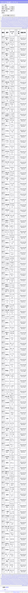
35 (9, 18)
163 (3, 25)
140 (24, 23)
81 (2, 578)
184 (6, 26)
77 (25, 19)
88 (9, 578)
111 (10, 22)
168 (10, 25)
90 (11, 578)
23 (23, 17)
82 (3, 578)
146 (6, 24)
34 (8, 18)
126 (4, 23)
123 (27, 22)
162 (2, 25)
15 (15, 17)
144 (3, 24)
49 (23, 18)
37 (11, 18)
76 (24, 19)
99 (20, 578)
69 (17, 19)
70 (18, 19)
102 (24, 578)
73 (21, 19)
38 (12, 18)
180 (27, 25)
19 (19, 17)
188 (11, 26)
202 (25, 27)
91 (12, 578)
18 (18, 17)
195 (21, 26)
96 (17, 578)
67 (15, 19)
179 (25, 25)
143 (2, 24)
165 (6, 25)
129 (9, 23)
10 (10, 17)
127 (6, 23)
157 (21, 24)
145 (4, 24)
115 (16, 22)
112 (11, 22)
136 (18, 23)
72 (20, 19)
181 (2, 26)
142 (27, 23)
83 (4, 578)
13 (13, 17)
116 (17, 22)
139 (23, 23)
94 (15, 578)
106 (3, 22)
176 (21, 25)
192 (17, 26)
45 (19, 18)
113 (13, 22)
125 (3, 23)
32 (6, 18)
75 (23, 19)
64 (12, 19)
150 (11, 24)
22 (22, 17)
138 (21, 23)
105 (2, 22)
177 (23, 25)
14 (14, 17)
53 (27, 18)
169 (11, 25)
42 (16, 18)
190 (14, 26)
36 (10, 18)
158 (23, 24)
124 (2, 23)
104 (27, 578)
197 (24, 26)
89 (10, 578)
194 (20, 26)
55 (3, 19)
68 (16, 19)
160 (25, 24)
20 (20, 17)
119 (21, 22)
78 (26, 19)
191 (16, 26)
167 (9, 25)
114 (14, 22)
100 (21, 578)
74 (22, 19)
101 (23, 578)
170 (13, 25)
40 (14, 18)
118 (20, 22)
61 (9, 19)
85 (6, 578)
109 (7, 22)
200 (22, 27)
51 (25, 18)
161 (27, 24)
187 (10, 26)
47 (21, 18)
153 (16, 24)
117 (18, 22)
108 (6, 22)
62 (10, 19)
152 (14, 24)
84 (5, 578)
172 (16, 25)
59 (7, 19)
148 (9, 24)
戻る (5, 589)
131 (11, 23)
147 (7, 24)
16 (16, 17)
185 (7, 26)
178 (24, 25)
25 (25, 17)
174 (18, 25)
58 (6, 19)
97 (18, 578)
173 (17, 25)
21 (21, 17)
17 (17, 17)
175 (20, 25)
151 (13, 24)
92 (13, 578)
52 (26, 18)
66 (14, 19)
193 (18, 26)
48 (22, 18)
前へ (3, 17)
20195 (7, 587)
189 (13, 26)
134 (16, 23)
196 (23, 26)
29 (3, 18)
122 (25, 22)
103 (25, 578)
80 (1, 578)
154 (17, 24)
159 (24, 24)
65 (13, 19)
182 (3, 26)
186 (9, 26)
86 (7, 578)
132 (13, 23)
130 (10, 23)
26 (26, 17)
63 (11, 19)
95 (16, 578)
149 (10, 24)
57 (5, 19)
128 (7, 23)
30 (4, 18)
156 (20, 24)
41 (15, 18)
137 (20, 23)
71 (19, 19)
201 (24, 27)
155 (18, 24)
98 (19, 578)
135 (17, 23)
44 (18, 18)
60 (8, 19)
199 (27, 26)
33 (7, 18)
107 (4, 22)
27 (27, 17)
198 (25, 26)
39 (13, 18)
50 (24, 18)
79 (27, 19)
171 (14, 25)
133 (14, 23)
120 (23, 22)
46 (20, 18)
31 (5, 18)
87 (8, 578)
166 (7, 25)
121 (24, 22)
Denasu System (16, 592)
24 (24, 17)
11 (11, 17)
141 (25, 23)
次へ (27, 27)
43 (17, 18)
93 (14, 578)
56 (4, 19)
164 (4, 25)
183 (4, 26)
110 (9, 22)
